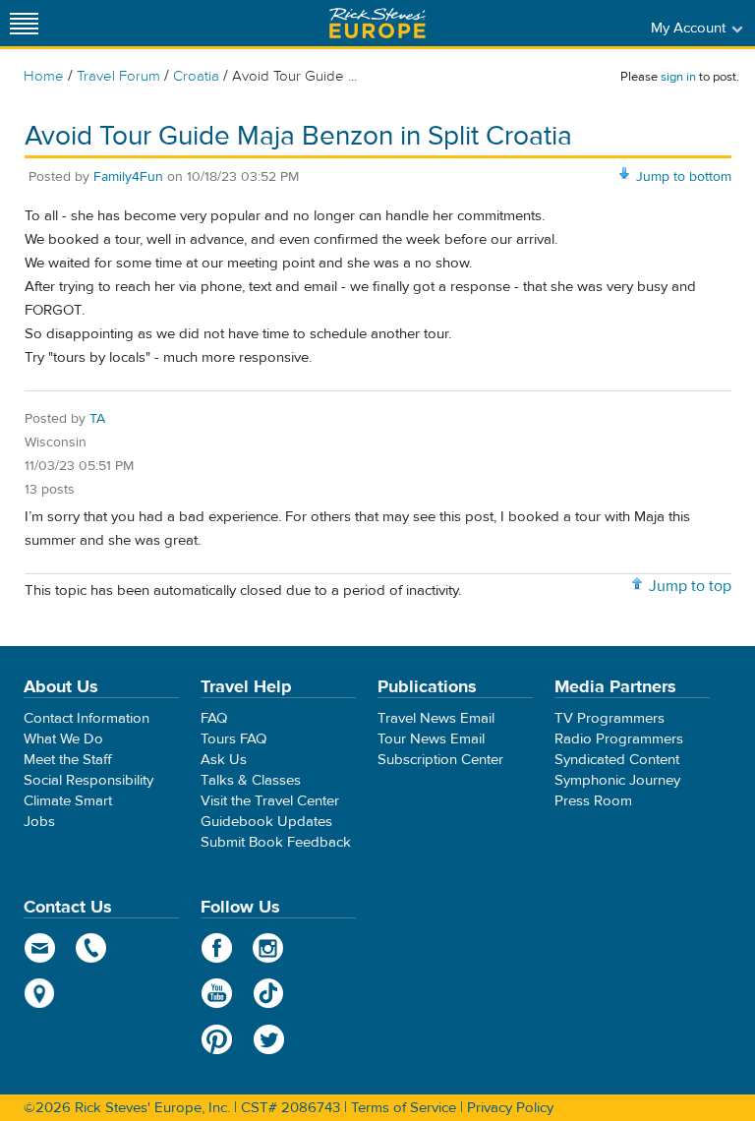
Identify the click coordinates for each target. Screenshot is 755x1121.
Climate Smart (68, 801)
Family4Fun (128, 177)
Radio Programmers (618, 739)
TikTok (269, 993)
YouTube (217, 993)
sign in (678, 77)
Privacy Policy (510, 1107)
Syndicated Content (616, 759)
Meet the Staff (68, 759)
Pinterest (217, 1039)
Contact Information (86, 718)
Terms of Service (403, 1107)
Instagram (269, 948)
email (40, 948)
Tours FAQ (233, 739)
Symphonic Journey (617, 780)
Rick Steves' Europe (377, 23)
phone (92, 948)
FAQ (214, 718)
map (40, 993)
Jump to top (690, 586)
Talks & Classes (251, 780)
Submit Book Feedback (276, 842)
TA (97, 419)
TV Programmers (609, 718)
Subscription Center (440, 759)
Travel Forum (118, 76)
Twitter (269, 1039)
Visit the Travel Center (270, 801)
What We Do (63, 739)
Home (44, 76)
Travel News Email (436, 718)
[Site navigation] (24, 23)
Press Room (593, 801)
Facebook (217, 948)
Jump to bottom (683, 177)
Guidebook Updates (266, 821)
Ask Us (224, 759)
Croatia (196, 76)
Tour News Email (431, 739)
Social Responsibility (88, 780)
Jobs (39, 821)
